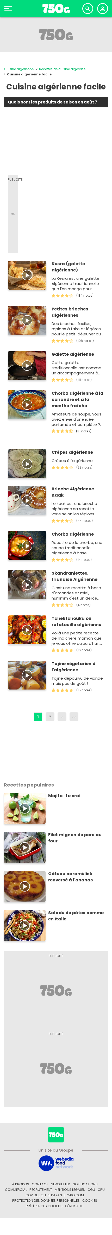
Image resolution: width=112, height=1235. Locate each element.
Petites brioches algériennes (70, 312)
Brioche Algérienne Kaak (73, 492)
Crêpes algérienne (72, 452)
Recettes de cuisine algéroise (62, 69)
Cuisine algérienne (19, 69)
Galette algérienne (73, 354)
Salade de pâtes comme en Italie (76, 916)
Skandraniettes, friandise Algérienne (74, 576)
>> (74, 717)
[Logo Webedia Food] (56, 1163)
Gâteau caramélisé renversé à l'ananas (70, 877)
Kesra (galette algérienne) (68, 267)
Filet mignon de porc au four (75, 838)
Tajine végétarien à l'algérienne (74, 667)
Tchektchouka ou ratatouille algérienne (76, 621)
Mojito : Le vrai (64, 796)
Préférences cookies (44, 1206)
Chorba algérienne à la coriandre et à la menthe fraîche (77, 399)
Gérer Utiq (74, 1206)
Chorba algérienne (73, 534)
